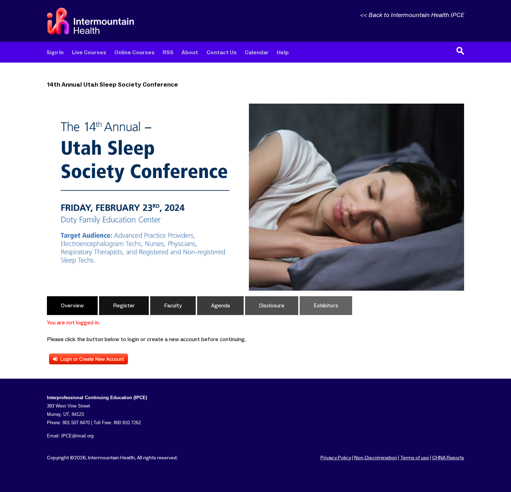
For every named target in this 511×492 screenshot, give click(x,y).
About (189, 52)
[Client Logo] (90, 32)
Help (283, 52)
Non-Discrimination (375, 457)
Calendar (257, 52)
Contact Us (221, 52)
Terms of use (414, 457)
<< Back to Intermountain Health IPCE (412, 15)
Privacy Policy (336, 457)
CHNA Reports (448, 457)
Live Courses (89, 52)
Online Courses (134, 52)
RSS (168, 52)
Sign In (55, 52)
